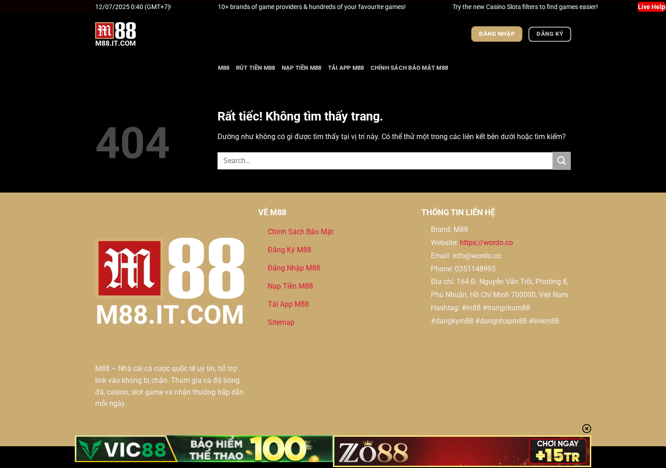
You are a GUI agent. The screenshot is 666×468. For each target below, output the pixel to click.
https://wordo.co (486, 242)
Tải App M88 (346, 67)
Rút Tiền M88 (255, 67)
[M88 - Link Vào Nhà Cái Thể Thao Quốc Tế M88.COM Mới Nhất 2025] (140, 34)
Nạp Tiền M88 (302, 67)
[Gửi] (562, 160)
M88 (224, 67)
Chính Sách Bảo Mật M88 (410, 67)
